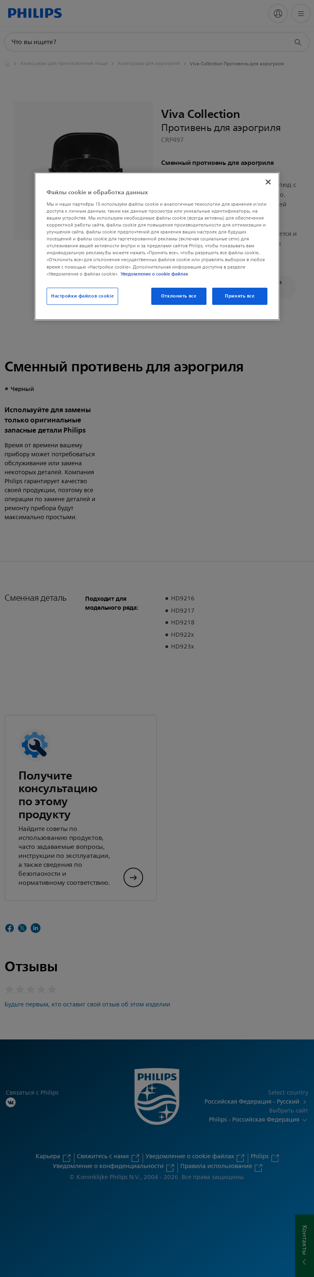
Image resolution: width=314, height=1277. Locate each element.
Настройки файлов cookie (82, 296)
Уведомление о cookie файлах (154, 273)
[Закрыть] (268, 182)
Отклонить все (178, 296)
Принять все (239, 296)
